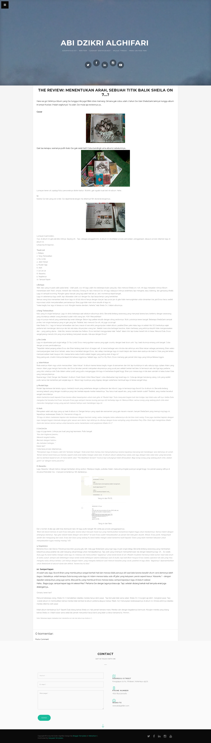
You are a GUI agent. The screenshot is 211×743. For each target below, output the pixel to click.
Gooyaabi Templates (55, 738)
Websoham (92, 736)
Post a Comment (42, 639)
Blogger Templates (80, 736)
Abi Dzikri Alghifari (105, 42)
